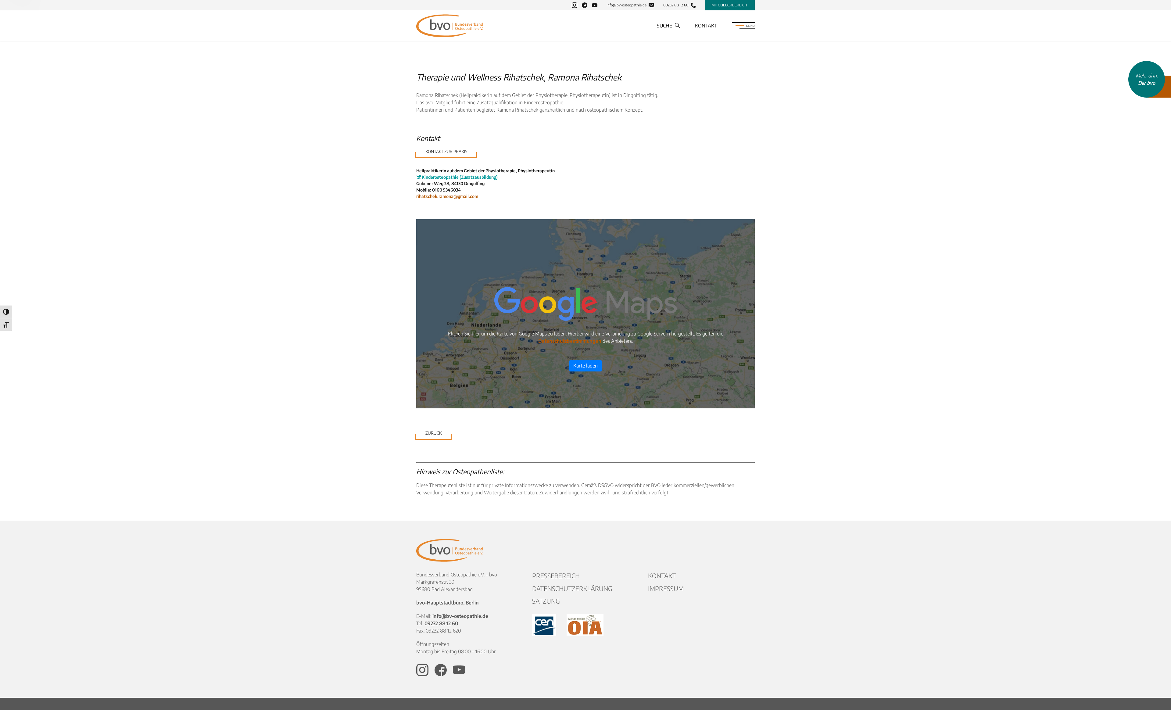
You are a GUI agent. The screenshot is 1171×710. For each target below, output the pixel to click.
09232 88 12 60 (676, 5)
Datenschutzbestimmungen (569, 341)
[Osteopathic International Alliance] (585, 625)
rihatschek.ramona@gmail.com (447, 196)
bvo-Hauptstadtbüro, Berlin (447, 603)
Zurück (433, 433)
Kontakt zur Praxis (446, 151)
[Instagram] (574, 5)
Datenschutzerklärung (572, 588)
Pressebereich (556, 576)
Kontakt (706, 26)
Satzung (546, 601)
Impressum (666, 588)
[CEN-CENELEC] (544, 625)
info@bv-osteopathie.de (626, 5)
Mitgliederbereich (729, 5)
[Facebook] (584, 5)
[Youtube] (594, 5)
